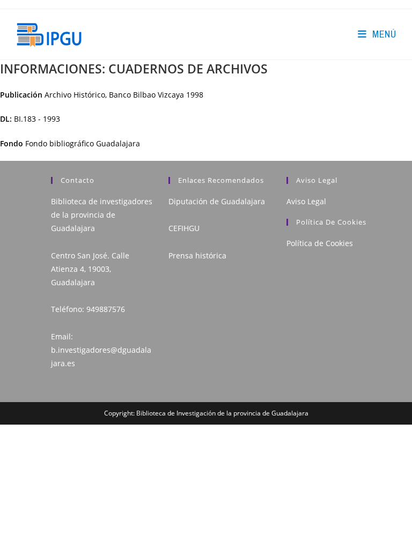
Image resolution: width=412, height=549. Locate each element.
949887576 (105, 309)
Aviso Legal (306, 201)
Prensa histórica (197, 255)
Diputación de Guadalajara (216, 201)
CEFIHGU (184, 228)
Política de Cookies (319, 243)
